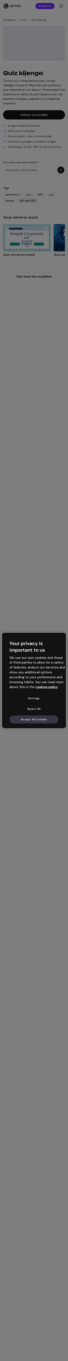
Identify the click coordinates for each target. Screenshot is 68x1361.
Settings (34, 698)
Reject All (34, 709)
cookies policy (47, 687)
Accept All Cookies (34, 719)
